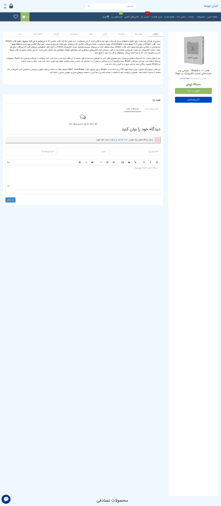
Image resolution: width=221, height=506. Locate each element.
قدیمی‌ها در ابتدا (151, 108)
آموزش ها (145, 15)
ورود (104, 16)
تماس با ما (181, 16)
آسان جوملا (211, 6)
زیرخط (144, 162)
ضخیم (156, 162)
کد (86, 162)
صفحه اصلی (212, 16)
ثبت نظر (10, 199)
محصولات (200, 16)
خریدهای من (116, 15)
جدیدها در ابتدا (133, 108)
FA (5, 4)
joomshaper (185, 78)
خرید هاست (157, 16)
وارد (112, 139)
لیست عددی (107, 162)
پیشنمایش (192, 99)
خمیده (150, 162)
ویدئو (122, 162)
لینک (135, 162)
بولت (101, 162)
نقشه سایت (170, 16)
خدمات (191, 16)
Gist (79, 162)
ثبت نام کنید (122, 139)
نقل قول (92, 162)
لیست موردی (113, 162)
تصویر (129, 162)
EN (5, 7)
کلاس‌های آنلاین (132, 16)
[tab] (155, 34)
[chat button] (6, 499)
